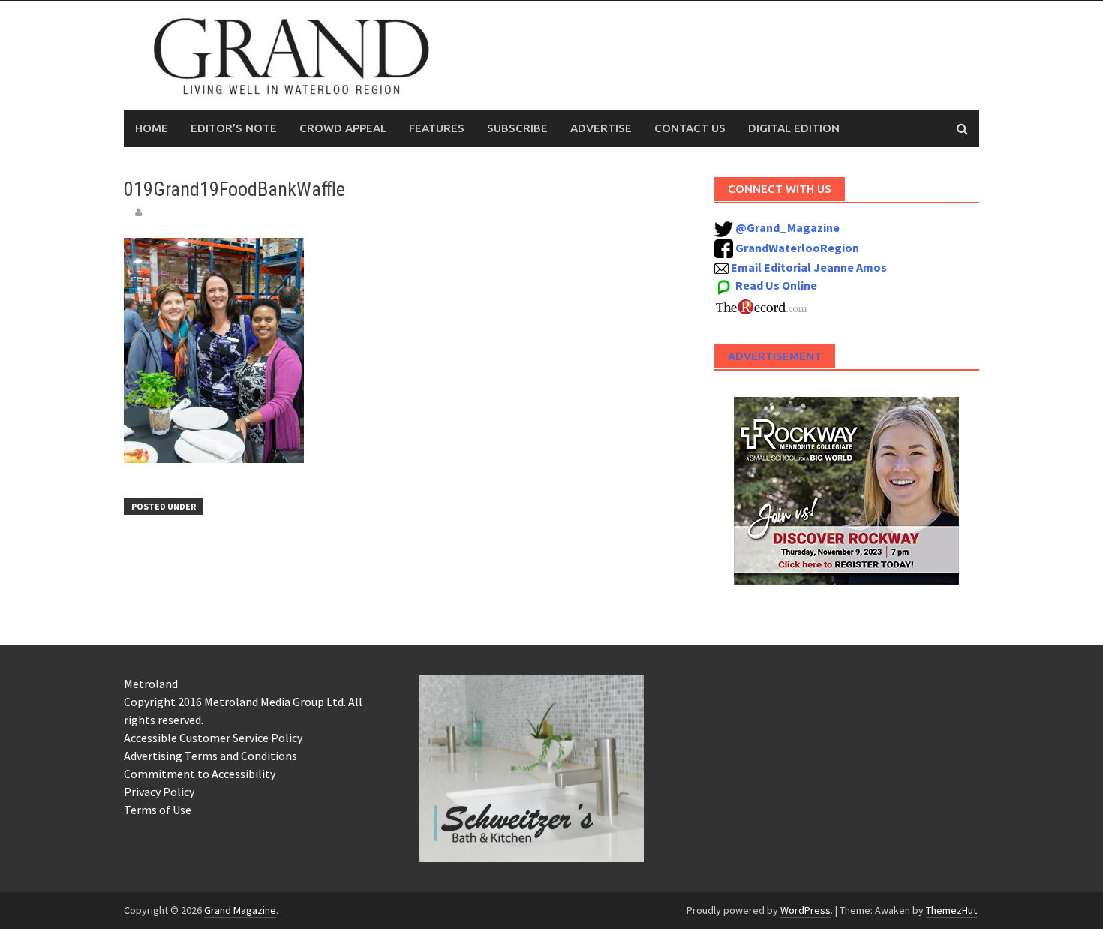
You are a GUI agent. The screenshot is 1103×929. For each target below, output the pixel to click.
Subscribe (517, 128)
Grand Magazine (240, 910)
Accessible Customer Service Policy (213, 737)
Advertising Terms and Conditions (210, 755)
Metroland (151, 683)
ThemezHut (951, 910)
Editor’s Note (234, 128)
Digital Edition (794, 128)
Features (436, 128)
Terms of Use (157, 809)
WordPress (805, 910)
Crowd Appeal (342, 128)
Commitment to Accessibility (199, 773)
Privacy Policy (159, 791)
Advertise (601, 128)
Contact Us (690, 128)
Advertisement (775, 356)
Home (151, 128)
